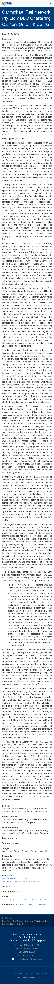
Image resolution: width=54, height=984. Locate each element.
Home (8, 917)
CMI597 (11, 577)
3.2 (36, 899)
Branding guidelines (30, 977)
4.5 (46, 899)
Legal (18, 977)
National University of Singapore (19, 973)
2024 (10, 886)
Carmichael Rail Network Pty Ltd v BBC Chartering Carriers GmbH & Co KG (25, 922)
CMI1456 (7, 744)
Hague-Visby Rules (38, 904)
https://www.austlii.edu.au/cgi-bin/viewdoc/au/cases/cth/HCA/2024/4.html (21, 880)
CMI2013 (45, 50)
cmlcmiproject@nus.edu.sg (29, 958)
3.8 (41, 899)
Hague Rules (21, 904)
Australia (20, 891)
